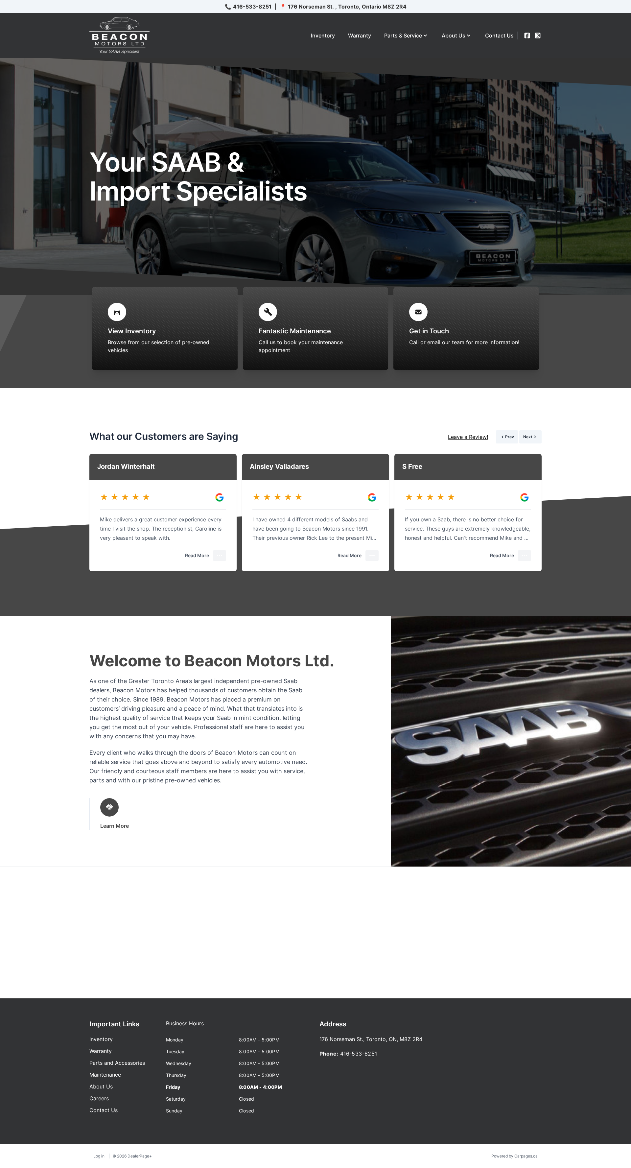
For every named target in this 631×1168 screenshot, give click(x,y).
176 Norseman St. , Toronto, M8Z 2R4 (347, 6)
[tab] (185, 1026)
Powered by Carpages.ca (514, 1156)
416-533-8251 (252, 6)
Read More (197, 555)
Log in (99, 1156)
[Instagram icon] (538, 35)
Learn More (114, 825)
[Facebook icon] (527, 35)
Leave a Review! (468, 437)
